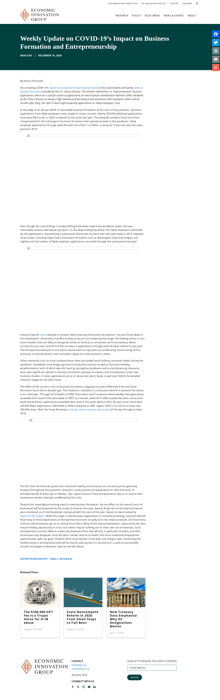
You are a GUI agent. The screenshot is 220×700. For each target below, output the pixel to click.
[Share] (216, 67)
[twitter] (78, 687)
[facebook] (73, 687)
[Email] (216, 59)
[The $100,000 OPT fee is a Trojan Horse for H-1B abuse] (40, 579)
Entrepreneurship (33, 559)
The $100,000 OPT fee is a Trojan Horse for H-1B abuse (38, 617)
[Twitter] (216, 42)
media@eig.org (80, 668)
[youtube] (89, 687)
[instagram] (83, 687)
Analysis (26, 55)
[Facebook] (216, 34)
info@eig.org (79, 665)
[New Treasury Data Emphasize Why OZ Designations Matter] (126, 579)
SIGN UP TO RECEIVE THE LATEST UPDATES (152, 661)
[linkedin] (94, 687)
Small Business (62, 559)
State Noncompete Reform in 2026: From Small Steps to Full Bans (82, 617)
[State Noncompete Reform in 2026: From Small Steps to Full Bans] (83, 579)
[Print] (216, 51)
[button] (197, 3)
